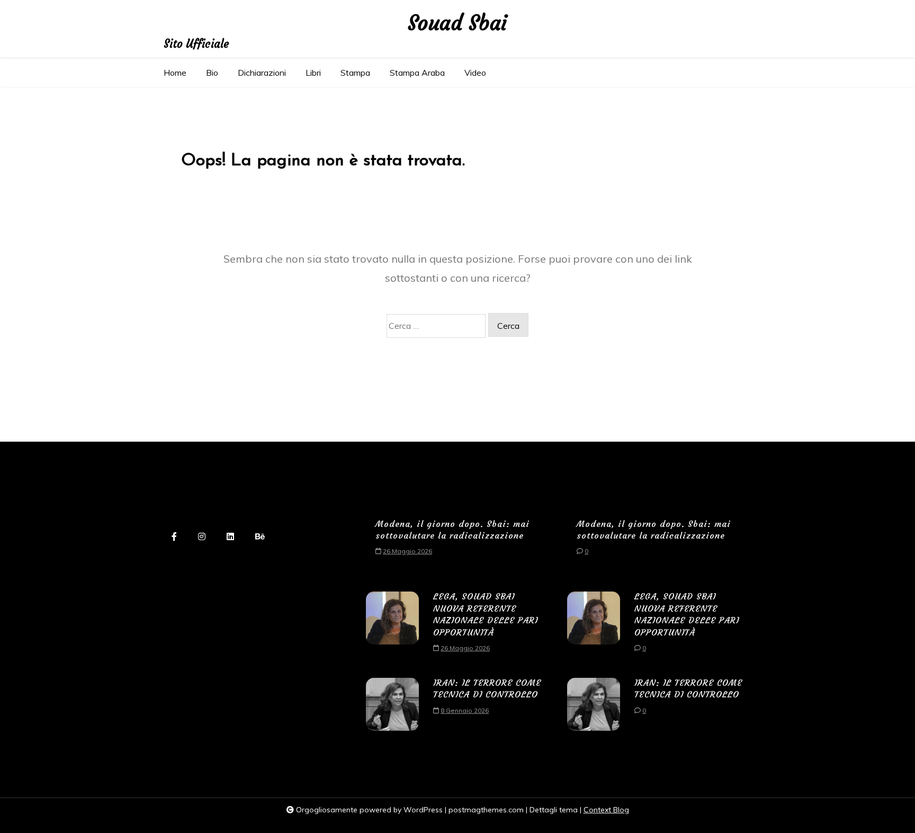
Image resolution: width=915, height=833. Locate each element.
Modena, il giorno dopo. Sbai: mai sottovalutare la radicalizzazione (452, 529)
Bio (212, 72)
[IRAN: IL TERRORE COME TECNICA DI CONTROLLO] (392, 704)
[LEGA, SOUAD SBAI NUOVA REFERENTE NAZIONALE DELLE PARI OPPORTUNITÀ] (392, 626)
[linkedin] (230, 537)
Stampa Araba (417, 72)
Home (175, 72)
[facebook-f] (174, 537)
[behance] (260, 537)
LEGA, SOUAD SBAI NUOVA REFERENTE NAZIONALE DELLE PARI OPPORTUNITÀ (485, 614)
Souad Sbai (457, 23)
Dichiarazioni (262, 72)
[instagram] (201, 537)
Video (475, 72)
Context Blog (606, 809)
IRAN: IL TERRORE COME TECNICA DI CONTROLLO (487, 688)
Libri (313, 72)
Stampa (355, 72)
